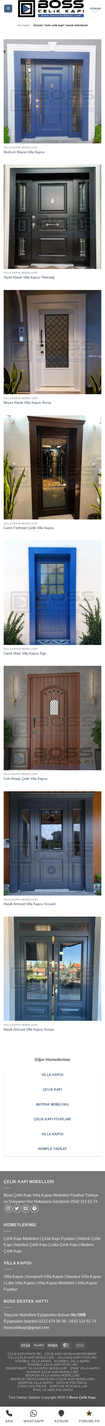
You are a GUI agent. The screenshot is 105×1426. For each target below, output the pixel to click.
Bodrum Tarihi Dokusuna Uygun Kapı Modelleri (52, 1379)
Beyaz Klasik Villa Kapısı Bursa (27, 402)
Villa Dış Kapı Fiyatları (77, 1357)
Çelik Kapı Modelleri (21, 1239)
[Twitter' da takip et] (17, 1209)
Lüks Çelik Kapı (64, 1245)
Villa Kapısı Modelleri (56, 1283)
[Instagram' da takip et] (8, 1209)
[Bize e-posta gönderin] (26, 1209)
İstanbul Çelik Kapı (31, 1245)
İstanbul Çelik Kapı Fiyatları (53, 1364)
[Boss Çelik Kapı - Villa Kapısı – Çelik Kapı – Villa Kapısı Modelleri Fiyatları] (51, 8)
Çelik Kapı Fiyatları (58, 1239)
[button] (8, 9)
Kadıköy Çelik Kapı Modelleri (52, 1372)
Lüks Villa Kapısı (20, 1283)
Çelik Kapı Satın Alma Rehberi (70, 1354)
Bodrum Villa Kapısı (35, 1383)
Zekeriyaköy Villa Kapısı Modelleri (36, 1368)
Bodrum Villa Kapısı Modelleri (53, 1375)
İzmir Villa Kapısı (85, 1368)
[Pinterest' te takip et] (35, 1209)
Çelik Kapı (88, 1397)
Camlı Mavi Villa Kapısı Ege (25, 653)
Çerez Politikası (32, 1386)
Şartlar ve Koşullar (68, 1386)
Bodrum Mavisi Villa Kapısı (24, 152)
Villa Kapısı (13, 1277)
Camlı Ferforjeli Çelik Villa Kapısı (29, 528)
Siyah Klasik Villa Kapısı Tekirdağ (29, 277)
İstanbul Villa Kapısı (83, 1277)
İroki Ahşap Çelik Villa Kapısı (25, 779)
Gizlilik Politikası (71, 1383)
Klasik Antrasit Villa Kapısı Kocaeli (29, 904)
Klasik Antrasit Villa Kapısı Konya (29, 1029)
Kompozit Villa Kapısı (44, 1277)
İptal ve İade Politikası (53, 1390)
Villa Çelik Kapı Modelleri (31, 1357)
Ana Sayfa (23, 25)
